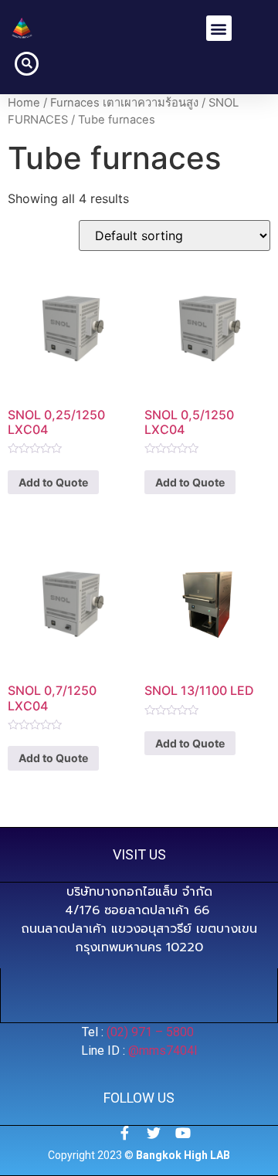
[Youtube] (183, 1133)
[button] (219, 28)
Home (24, 103)
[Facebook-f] (124, 1133)
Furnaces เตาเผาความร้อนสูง (124, 103)
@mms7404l (162, 1050)
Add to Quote (53, 482)
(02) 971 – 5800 (152, 1032)
